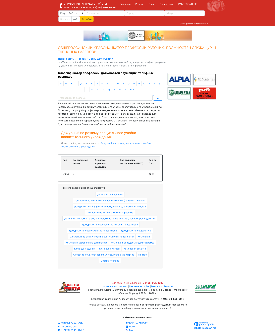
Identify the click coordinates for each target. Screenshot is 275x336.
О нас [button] (152, 4)
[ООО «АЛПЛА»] (179, 79)
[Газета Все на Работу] (69, 287)
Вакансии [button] (125, 4)
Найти (88, 19)
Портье (142, 254)
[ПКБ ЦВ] (204, 93)
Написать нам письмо (115, 286)
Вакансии (156, 286)
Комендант (144, 236)
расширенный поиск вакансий (194, 24)
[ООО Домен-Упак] (179, 93)
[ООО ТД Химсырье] (204, 79)
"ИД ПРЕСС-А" (68, 326)
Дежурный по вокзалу (110, 194)
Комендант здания (84, 248)
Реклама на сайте (139, 286)
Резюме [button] (140, 4)
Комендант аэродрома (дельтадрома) (132, 242)
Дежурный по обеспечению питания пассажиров (110, 224)
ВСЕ (132, 89)
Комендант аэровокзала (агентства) (86, 242)
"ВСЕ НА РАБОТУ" (138, 323)
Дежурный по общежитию (136, 230)
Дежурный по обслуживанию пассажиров (93, 230)
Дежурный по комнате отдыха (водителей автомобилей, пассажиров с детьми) (110, 218)
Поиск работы (66, 58)
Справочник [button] (167, 4)
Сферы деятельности (101, 58)
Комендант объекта (135, 248)
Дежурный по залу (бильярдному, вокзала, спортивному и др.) (110, 206)
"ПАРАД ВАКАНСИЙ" (72, 323)
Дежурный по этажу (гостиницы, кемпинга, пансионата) (102, 236)
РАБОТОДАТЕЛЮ (188, 4)
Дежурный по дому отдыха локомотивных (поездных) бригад (110, 200)
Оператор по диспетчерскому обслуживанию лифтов (103, 254)
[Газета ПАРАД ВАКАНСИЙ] (205, 287)
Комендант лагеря (109, 248)
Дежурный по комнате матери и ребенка (110, 212)
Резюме (168, 286)
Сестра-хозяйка (110, 260)
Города (81, 58)
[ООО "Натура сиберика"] (137, 35)
